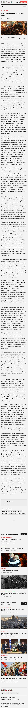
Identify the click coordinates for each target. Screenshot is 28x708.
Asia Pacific (4, 546)
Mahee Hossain (6, 550)
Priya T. (4, 572)
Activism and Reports (6, 537)
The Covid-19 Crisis (13, 513)
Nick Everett (5, 596)
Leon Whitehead (6, 543)
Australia (4, 513)
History (20, 511)
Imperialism (22, 513)
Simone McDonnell (8, 18)
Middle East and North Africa (9, 511)
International (5, 10)
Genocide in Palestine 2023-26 (8, 591)
